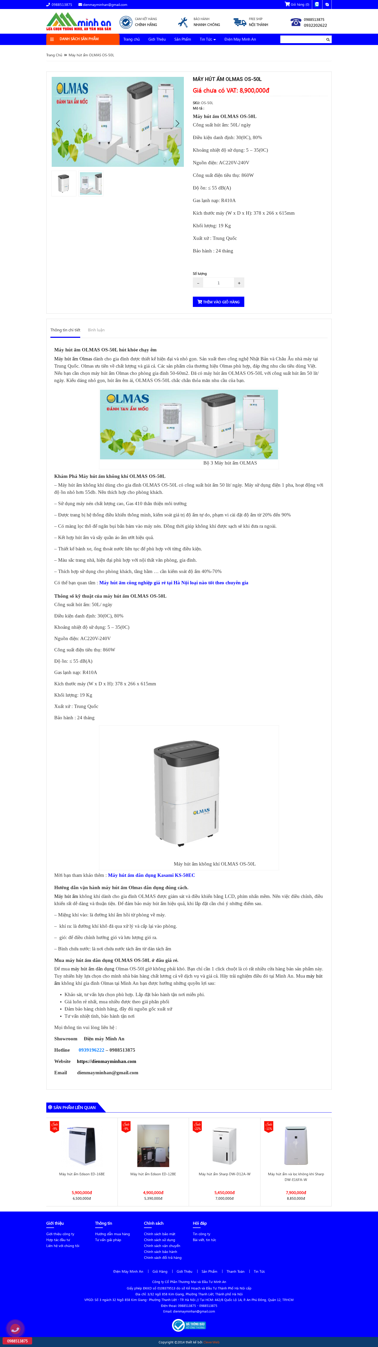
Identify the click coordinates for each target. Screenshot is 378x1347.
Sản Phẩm (182, 39)
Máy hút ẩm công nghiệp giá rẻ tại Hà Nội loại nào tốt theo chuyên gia (173, 582)
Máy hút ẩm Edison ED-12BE (82, 1173)
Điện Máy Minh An (240, 39)
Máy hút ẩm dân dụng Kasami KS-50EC (151, 875)
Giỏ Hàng (159, 1271)
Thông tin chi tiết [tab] (65, 329)
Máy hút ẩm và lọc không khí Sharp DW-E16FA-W (225, 1176)
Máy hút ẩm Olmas (73, 358)
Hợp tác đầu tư (58, 1239)
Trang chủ (131, 39)
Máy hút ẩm (66, 896)
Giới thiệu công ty (60, 1233)
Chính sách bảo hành (160, 1251)
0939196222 (91, 1050)
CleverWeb (211, 1342)
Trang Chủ (54, 54)
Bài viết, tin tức (204, 1239)
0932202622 (315, 25)
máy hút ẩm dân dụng (92, 968)
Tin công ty (201, 1233)
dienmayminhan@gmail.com (105, 4)
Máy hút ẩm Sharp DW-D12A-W (153, 1173)
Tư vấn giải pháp (108, 1239)
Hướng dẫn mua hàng (112, 1233)
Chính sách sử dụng (159, 1239)
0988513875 (61, 4)
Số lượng (200, 273)
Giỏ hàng (299, 4)
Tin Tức (206, 39)
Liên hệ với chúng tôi (62, 1245)
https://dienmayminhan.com (106, 1061)
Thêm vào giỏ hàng (221, 301)
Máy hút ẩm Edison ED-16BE (296, 1173)
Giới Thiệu (157, 39)
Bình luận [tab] (96, 329)
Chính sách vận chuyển (162, 1245)
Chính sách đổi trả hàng (163, 1257)
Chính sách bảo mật (159, 1233)
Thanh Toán (236, 1271)
